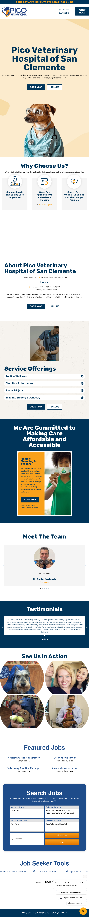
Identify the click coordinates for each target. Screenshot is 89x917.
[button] (4, 565)
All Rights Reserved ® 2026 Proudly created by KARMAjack (44, 913)
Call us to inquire (45, 205)
